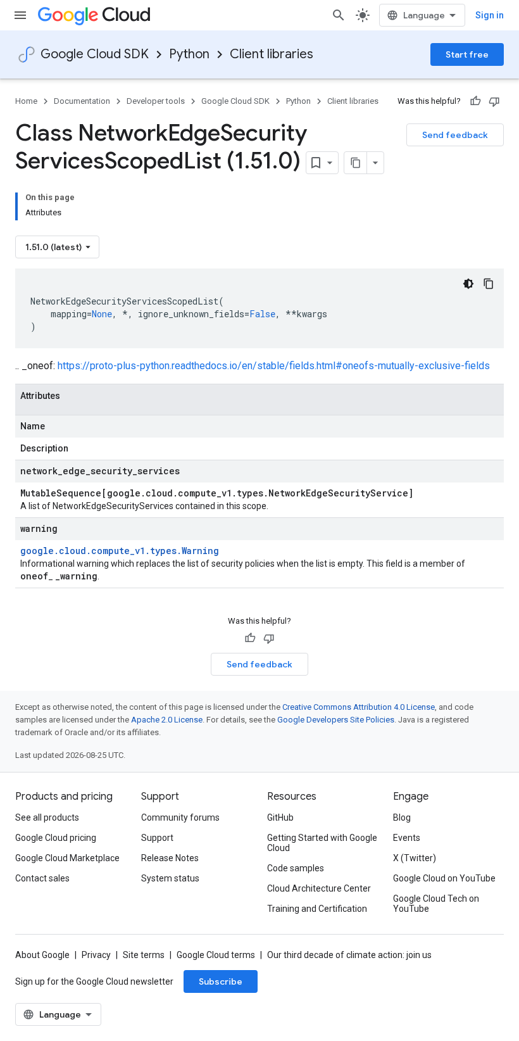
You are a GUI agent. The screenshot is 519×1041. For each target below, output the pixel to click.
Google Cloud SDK (95, 54)
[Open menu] (20, 15)
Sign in (489, 15)
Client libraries (271, 54)
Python (189, 54)
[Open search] (338, 15)
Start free (467, 54)
